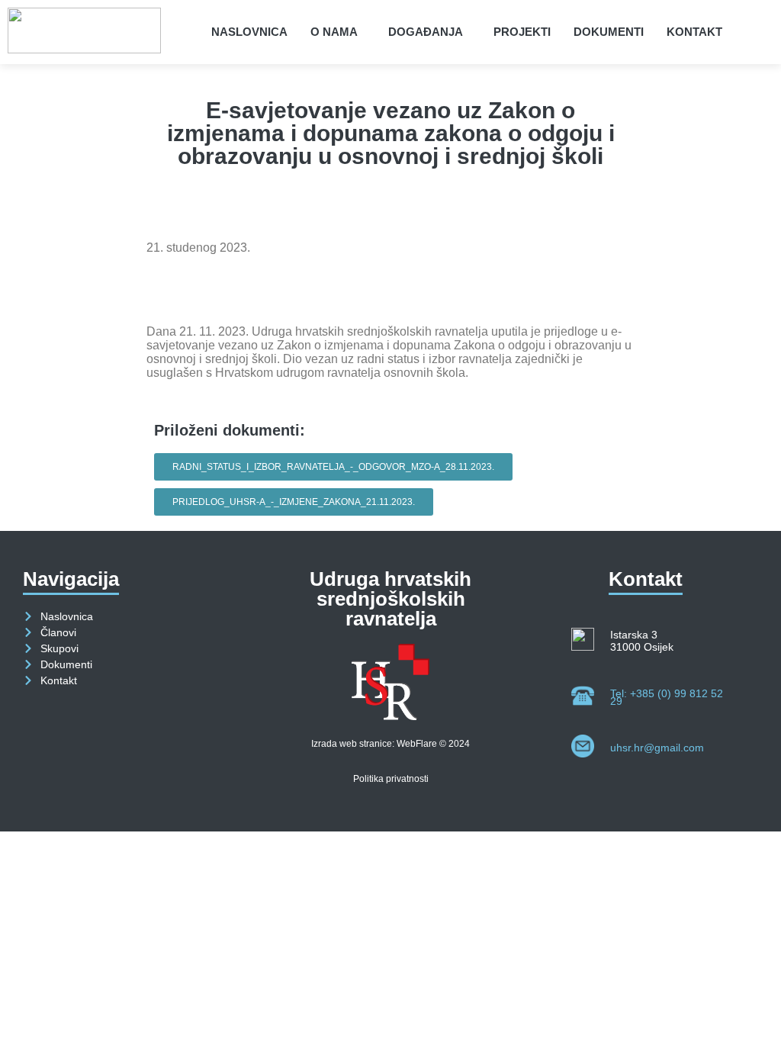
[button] (338, 31)
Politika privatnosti (391, 778)
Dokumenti (609, 31)
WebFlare (417, 743)
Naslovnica (249, 31)
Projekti (522, 31)
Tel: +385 (666, 697)
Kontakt (694, 31)
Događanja (425, 31)
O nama (334, 31)
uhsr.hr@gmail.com (657, 747)
